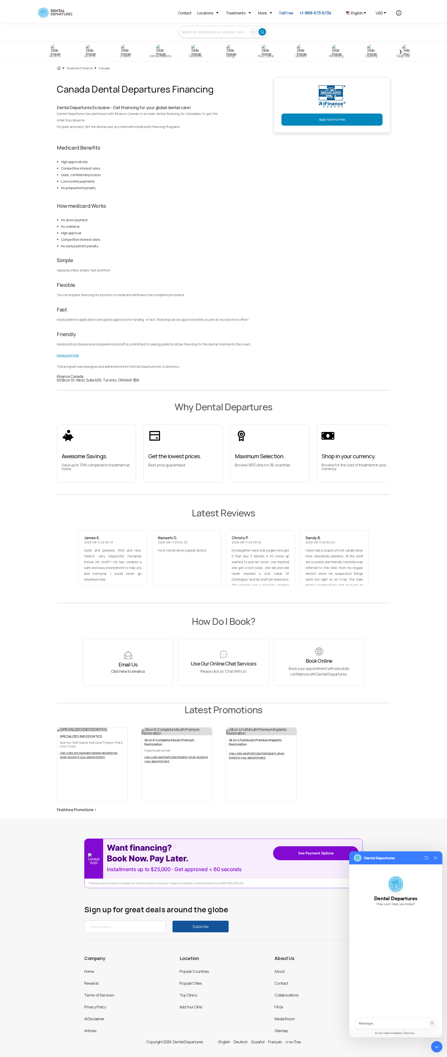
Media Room (284, 1018)
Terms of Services (99, 995)
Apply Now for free (332, 119)
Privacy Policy (95, 1007)
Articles (90, 1030)
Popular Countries (194, 971)
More (262, 13)
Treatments (236, 13)
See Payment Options (315, 853)
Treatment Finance (80, 68)
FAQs (278, 1007)
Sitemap (281, 1030)
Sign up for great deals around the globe (156, 909)
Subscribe (201, 926)
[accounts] (401, 13)
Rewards (91, 983)
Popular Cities (190, 983)
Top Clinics (188, 995)
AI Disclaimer (94, 1018)
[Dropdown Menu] (217, 13)
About (279, 971)
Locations (205, 13)
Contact (185, 13)
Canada (104, 68)
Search (262, 32)
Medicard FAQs (68, 355)
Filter (253, 32)
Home (89, 971)
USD (379, 13)
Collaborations (286, 995)
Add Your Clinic (191, 1007)
